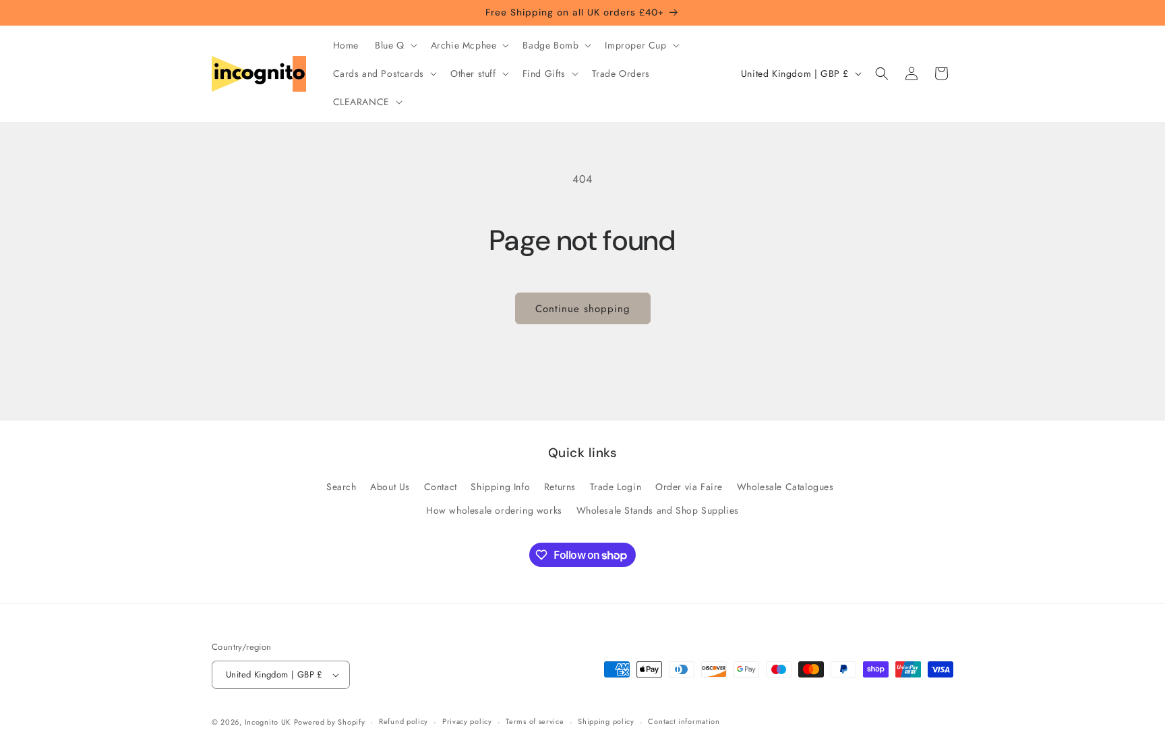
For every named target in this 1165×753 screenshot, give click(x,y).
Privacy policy (467, 721)
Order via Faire (689, 486)
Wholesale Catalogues (785, 486)
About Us (390, 486)
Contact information (683, 721)
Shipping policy (606, 721)
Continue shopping (582, 308)
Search (341, 486)
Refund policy (403, 721)
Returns (560, 486)
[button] (395, 45)
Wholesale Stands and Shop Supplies (657, 510)
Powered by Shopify (329, 722)
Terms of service (535, 721)
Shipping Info (500, 486)
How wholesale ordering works (494, 510)
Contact (440, 486)
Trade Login (616, 486)
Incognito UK (268, 722)
